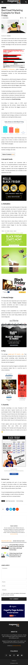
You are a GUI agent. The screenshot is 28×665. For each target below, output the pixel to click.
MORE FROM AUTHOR (18, 541)
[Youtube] (21, 655)
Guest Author (5, 17)
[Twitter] (17, 655)
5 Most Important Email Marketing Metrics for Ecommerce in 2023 (15, 555)
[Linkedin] (10, 655)
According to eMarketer (8, 69)
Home (2, 5)
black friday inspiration (10, 500)
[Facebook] (6, 655)
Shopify (3, 556)
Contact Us (14, 660)
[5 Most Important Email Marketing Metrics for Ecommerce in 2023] (5, 555)
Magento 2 (3, 548)
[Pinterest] (14, 655)
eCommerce (7, 5)
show (13, 154)
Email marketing (19, 500)
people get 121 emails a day (15, 354)
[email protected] (13, 534)
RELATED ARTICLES (6, 541)
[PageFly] (14, 610)
